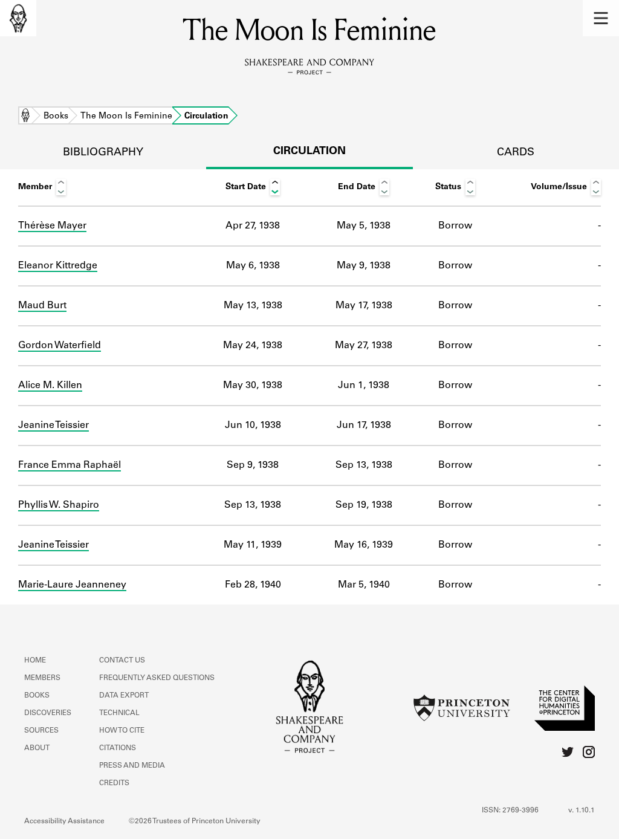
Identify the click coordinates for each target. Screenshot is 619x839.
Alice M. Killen (50, 385)
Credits (114, 783)
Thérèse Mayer (52, 226)
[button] (601, 18)
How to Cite (121, 730)
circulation (309, 151)
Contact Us (122, 660)
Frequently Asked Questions (157, 678)
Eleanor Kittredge (57, 266)
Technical (119, 713)
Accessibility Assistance (64, 821)
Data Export (124, 695)
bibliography (103, 152)
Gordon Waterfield (59, 346)
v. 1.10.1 (581, 810)
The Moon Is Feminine (126, 116)
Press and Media (132, 765)
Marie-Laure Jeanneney (72, 585)
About (37, 748)
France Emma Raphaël (69, 465)
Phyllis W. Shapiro (58, 505)
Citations (117, 748)
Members (42, 678)
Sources (41, 730)
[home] (18, 18)
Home (25, 116)
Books (56, 116)
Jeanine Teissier (53, 425)
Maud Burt (42, 306)
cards (515, 152)
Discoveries (47, 713)
